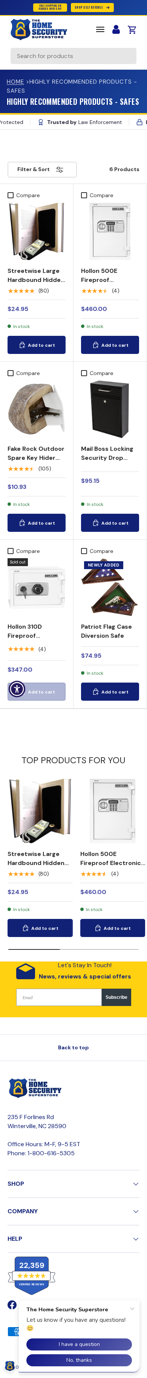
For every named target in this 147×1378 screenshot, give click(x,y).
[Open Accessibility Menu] (17, 689)
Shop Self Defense (89, 7)
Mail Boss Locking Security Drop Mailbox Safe (107, 458)
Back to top (73, 1047)
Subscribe (116, 997)
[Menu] (100, 29)
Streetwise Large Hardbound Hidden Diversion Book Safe (36, 284)
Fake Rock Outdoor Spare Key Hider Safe (36, 458)
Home (15, 82)
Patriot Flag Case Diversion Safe (106, 631)
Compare (28, 195)
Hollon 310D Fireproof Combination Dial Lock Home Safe (33, 640)
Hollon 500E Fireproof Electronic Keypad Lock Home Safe (108, 284)
